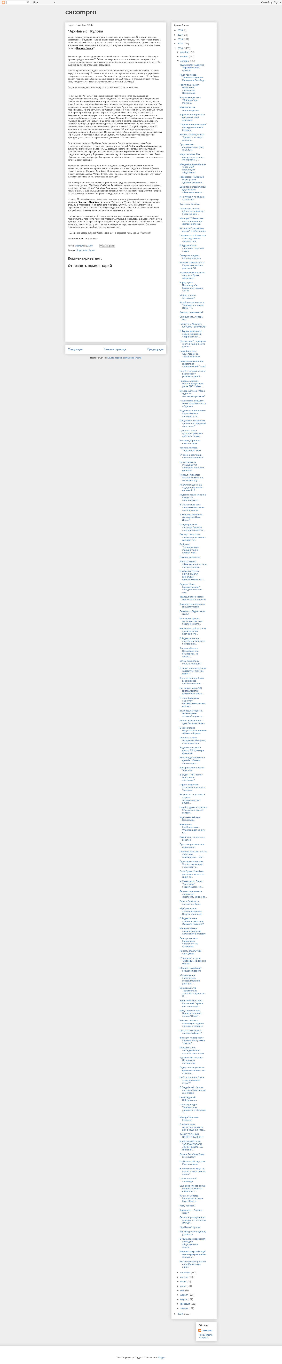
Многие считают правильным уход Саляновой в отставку (192, 931)
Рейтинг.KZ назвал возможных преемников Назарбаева (189, 88)
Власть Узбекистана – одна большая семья (192, 722)
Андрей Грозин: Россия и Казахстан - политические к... (193, 497)
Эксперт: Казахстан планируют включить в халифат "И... (193, 537)
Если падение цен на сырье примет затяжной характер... (192, 713)
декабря (185, 52)
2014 (180, 48)
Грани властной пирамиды (188, 1180)
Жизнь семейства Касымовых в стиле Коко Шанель (191, 1198)
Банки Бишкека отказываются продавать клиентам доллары (192, 466)
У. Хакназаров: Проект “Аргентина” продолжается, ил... (191, 884)
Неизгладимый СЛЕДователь (188, 1098)
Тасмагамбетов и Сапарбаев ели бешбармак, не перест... (189, 652)
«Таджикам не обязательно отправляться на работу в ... (190, 979)
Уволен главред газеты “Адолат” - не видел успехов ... (192, 137)
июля (183, 1281)
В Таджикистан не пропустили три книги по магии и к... (192, 641)
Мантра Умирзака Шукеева (189, 1118)
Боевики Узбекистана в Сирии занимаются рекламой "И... (192, 265)
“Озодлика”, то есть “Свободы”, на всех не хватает (193, 961)
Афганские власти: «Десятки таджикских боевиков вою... (192, 211)
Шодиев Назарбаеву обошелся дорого (191, 969)
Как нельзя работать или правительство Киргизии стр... (193, 631)
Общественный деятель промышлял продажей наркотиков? (193, 423)
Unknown (207, 1330)
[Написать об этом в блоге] (104, 245)
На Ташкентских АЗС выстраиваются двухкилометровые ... (192, 691)
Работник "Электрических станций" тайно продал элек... (189, 548)
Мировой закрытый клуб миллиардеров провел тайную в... (193, 1254)
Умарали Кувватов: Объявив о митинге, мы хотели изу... (192, 477)
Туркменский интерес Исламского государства (191, 1060)
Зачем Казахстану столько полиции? (190, 662)
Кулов (91, 250)
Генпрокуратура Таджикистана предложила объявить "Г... (193, 1108)
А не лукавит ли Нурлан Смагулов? (192, 198)
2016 (180, 39)
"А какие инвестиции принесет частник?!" (192, 456)
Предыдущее (155, 349)
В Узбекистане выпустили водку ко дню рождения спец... (192, 1127)
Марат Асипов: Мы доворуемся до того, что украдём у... (192, 157)
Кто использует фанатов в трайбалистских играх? (193, 1264)
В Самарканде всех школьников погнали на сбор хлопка (192, 507)
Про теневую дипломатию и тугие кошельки (192, 147)
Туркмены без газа (190, 204)
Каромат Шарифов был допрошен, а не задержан (192, 117)
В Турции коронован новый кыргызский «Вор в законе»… (191, 334)
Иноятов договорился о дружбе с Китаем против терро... (192, 760)
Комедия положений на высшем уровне (192, 605)
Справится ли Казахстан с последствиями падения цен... (193, 238)
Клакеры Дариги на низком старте (190, 442)
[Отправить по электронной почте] (101, 245)
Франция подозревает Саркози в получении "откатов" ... (192, 1040)
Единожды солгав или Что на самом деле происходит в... (191, 864)
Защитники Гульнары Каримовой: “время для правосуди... (191, 1003)
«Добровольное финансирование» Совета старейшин (191, 911)
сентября (185, 1272)
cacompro (80, 12)
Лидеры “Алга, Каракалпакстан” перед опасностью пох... (191, 588)
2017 (180, 34)
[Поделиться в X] (107, 245)
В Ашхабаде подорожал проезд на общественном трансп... (192, 1242)
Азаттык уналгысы (88, 238)
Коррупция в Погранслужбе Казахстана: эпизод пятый (191, 286)
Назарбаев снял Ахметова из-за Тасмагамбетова (190, 354)
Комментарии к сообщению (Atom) (124, 358)
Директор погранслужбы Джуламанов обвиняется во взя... (193, 189)
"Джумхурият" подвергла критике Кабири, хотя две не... (193, 344)
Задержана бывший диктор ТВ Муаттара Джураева (192, 750)
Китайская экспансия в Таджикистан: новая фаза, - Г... (192, 305)
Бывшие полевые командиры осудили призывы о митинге (192, 1023)
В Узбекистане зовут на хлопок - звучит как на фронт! (192, 1171)
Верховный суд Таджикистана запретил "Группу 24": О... (192, 992)
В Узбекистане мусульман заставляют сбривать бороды (193, 730)
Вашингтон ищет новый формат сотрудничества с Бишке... (192, 798)
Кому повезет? (187, 1205)
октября (184, 61)
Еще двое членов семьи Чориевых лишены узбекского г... (192, 1188)
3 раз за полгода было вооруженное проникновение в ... (192, 681)
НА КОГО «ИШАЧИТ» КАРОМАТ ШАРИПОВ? (193, 325)
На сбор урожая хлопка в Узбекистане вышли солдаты (193, 810)
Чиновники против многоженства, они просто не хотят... (191, 621)
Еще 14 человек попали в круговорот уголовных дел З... (192, 374)
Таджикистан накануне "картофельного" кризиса (192, 68)
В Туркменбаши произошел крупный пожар (192, 248)
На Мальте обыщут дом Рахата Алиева (192, 1162)
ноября (184, 56)
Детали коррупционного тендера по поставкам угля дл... (193, 1220)
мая (182, 1290)
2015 (180, 43)
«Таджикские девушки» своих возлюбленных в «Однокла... (193, 403)
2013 (180, 1313)
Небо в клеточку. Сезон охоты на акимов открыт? (192, 1080)
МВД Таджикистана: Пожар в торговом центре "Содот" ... (190, 1013)
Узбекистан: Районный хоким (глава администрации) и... (192, 179)
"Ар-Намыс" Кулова (190, 1227)
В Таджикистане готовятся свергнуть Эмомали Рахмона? (192, 921)
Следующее (75, 349)
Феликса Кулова (84, 48)
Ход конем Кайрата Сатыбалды (190, 818)
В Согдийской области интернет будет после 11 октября (193, 1090)
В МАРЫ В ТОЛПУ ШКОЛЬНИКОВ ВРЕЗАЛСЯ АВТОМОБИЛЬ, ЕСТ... (192, 575)
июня (183, 1286)
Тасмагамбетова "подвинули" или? (190, 449)
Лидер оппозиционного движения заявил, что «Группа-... (192, 1070)
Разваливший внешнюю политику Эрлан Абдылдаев (192, 275)
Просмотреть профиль (205, 1336)
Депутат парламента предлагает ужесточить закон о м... (193, 894)
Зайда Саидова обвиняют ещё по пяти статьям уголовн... (193, 564)
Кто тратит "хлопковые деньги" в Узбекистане (193, 229)
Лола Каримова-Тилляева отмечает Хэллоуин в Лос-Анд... (193, 77)
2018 (180, 30)
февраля (185, 1303)
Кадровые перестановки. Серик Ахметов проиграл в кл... (193, 413)
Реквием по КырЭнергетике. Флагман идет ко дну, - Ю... (193, 828)
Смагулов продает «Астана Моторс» (190, 256)
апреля (184, 1294)
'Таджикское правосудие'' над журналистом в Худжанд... (193, 127)
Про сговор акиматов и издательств (192, 845)
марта (184, 1299)
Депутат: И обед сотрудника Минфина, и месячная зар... (193, 740)
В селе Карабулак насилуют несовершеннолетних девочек (192, 702)
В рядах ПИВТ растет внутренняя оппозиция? (191, 777)
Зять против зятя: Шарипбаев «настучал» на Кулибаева (189, 942)
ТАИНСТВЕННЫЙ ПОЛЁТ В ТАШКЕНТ (192, 1135)
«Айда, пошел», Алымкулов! (188, 296)
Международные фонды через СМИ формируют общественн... (193, 168)
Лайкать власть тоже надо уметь (191, 952)
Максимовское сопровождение (189, 108)
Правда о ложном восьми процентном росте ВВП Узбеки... (192, 384)
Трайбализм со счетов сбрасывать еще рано (193, 598)
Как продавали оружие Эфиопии (192, 769)
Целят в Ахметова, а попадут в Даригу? (191, 1032)
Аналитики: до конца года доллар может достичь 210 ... (191, 487)
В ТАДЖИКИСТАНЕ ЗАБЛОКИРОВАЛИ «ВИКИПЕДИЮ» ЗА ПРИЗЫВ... (191, 1145)
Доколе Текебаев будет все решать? (192, 1155)
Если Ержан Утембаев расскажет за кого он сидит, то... (192, 874)
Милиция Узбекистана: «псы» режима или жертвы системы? (192, 221)
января (184, 1308)
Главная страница (115, 349)
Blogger (161, 1357)
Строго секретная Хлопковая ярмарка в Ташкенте (192, 787)
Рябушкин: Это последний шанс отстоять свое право (192, 1050)
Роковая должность (190, 557)
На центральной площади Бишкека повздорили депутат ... (193, 527)
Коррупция (82, 250)
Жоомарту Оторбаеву (89, 202)
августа (184, 1277)
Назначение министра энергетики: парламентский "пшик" (193, 364)
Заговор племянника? (191, 312)
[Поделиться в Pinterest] (113, 245)
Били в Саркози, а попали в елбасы (190, 902)
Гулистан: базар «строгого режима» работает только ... (191, 433)
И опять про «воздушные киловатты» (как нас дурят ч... (193, 671)
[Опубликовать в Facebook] (110, 245)
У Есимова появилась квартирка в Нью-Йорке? (191, 517)
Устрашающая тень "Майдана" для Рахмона (190, 100)
